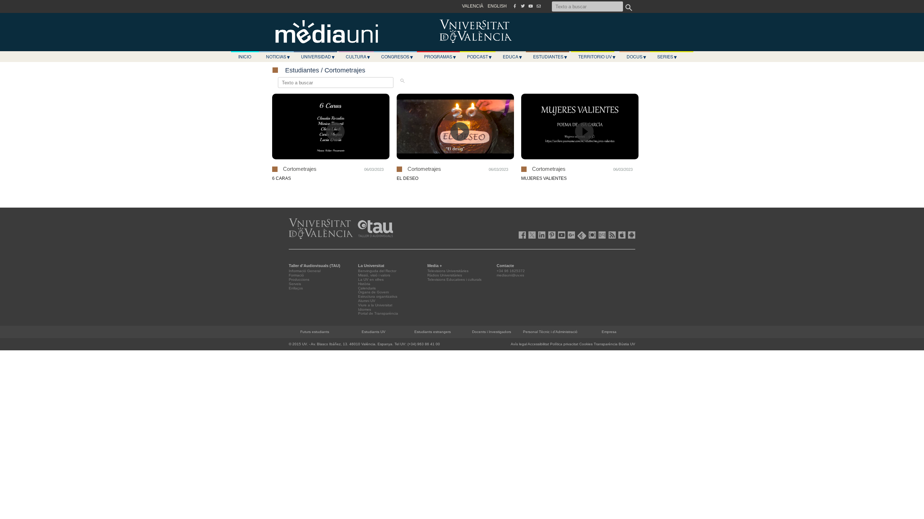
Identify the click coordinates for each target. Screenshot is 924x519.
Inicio (244, 56)
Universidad (318, 57)
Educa (512, 57)
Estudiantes (550, 57)
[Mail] (538, 6)
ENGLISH (497, 6)
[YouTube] (530, 6)
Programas (440, 57)
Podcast (479, 57)
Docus (636, 57)
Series (667, 57)
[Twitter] (522, 6)
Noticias (278, 57)
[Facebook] (514, 6)
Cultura (358, 57)
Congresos (397, 57)
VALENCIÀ (472, 6)
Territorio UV (596, 57)
